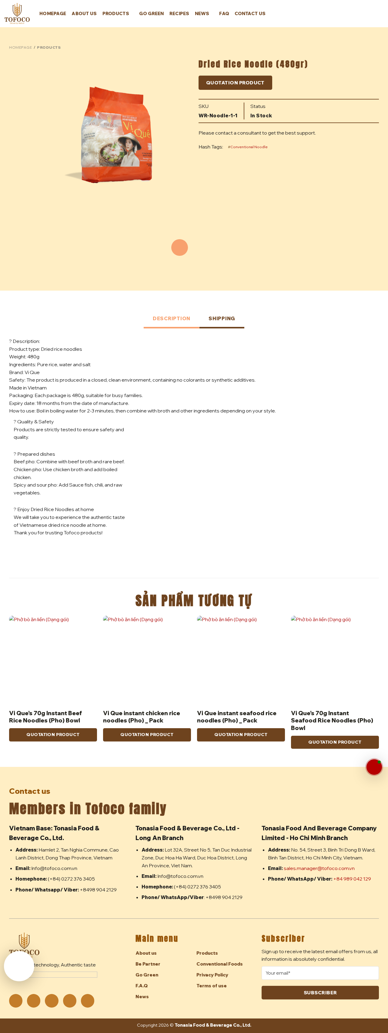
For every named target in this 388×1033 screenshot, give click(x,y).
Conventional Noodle (249, 147)
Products (115, 13)
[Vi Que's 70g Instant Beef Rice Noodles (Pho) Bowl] (53, 659)
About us (84, 13)
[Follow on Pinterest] (51, 1000)
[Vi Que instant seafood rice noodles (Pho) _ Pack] (241, 659)
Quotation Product (235, 83)
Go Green (151, 13)
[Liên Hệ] (374, 767)
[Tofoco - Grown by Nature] (17, 13)
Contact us (250, 13)
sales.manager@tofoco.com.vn (319, 868)
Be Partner (147, 964)
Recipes (179, 13)
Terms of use (211, 986)
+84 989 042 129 (352, 879)
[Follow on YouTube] (87, 1000)
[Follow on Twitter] (33, 1000)
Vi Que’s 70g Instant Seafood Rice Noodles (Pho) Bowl (332, 720)
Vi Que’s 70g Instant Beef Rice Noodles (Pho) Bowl (45, 716)
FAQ (224, 13)
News (202, 13)
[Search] (370, 14)
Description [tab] (171, 318)
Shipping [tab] (222, 318)
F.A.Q (141, 986)
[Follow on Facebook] (15, 1000)
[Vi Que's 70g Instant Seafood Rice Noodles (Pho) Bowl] (335, 659)
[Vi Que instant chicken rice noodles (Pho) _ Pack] (147, 659)
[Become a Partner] (19, 966)
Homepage (52, 13)
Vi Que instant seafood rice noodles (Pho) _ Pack (236, 716)
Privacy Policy (212, 975)
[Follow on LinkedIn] (69, 1000)
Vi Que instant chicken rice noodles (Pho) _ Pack (141, 716)
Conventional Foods (219, 964)
